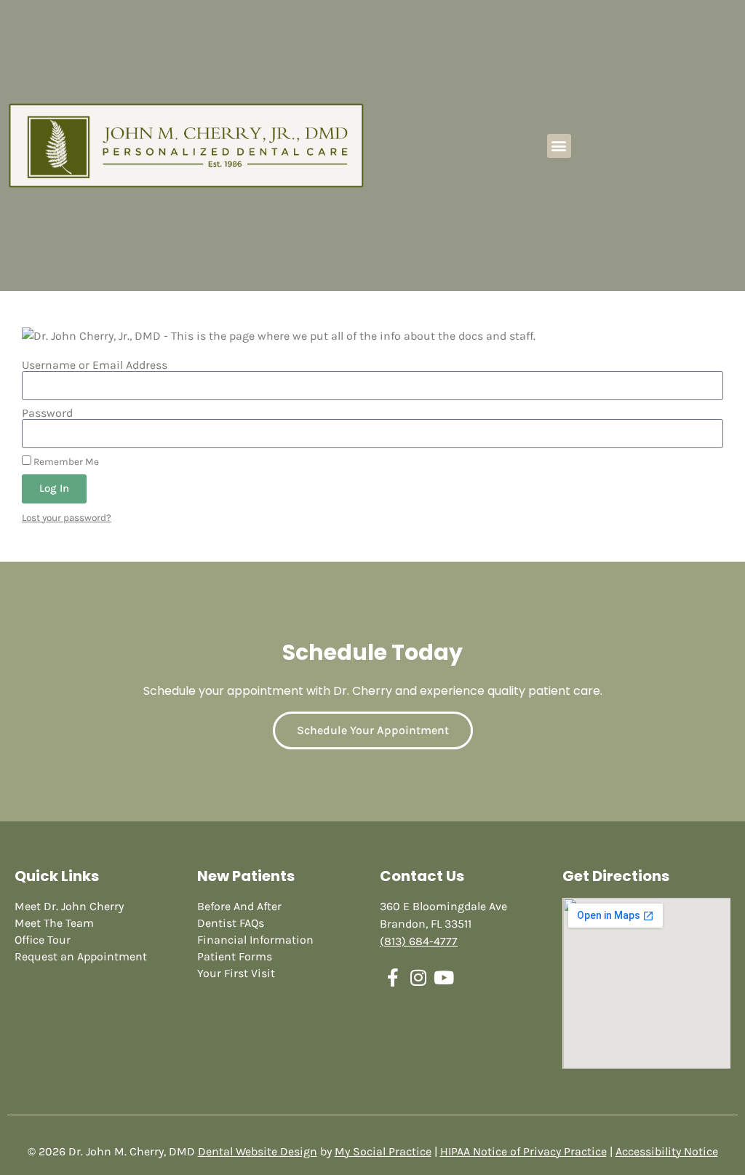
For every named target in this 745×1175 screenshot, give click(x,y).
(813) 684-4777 (419, 941)
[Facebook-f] (392, 977)
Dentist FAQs (230, 923)
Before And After (239, 906)
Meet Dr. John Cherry (69, 906)
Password (47, 413)
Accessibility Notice (666, 1151)
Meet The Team (54, 923)
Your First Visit (236, 973)
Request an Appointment (81, 956)
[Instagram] (418, 977)
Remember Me (65, 461)
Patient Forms (234, 956)
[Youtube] (443, 977)
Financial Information (255, 940)
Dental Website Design (257, 1151)
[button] (559, 146)
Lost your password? (66, 517)
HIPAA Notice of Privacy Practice (523, 1151)
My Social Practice (383, 1151)
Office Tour (43, 940)
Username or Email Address (94, 365)
